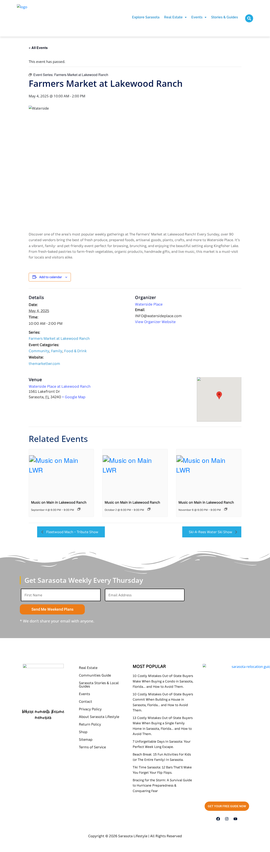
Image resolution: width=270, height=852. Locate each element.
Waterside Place (149, 304)
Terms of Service (92, 747)
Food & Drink (75, 350)
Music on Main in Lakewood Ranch (58, 502)
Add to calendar (50, 277)
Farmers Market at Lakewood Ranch (59, 338)
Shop (83, 732)
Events (196, 17)
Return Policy (90, 724)
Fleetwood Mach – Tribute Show (71, 532)
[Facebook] (218, 819)
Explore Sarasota (145, 17)
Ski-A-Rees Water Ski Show (211, 532)
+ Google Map (73, 396)
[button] (175, 17)
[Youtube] (235, 819)
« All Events (38, 47)
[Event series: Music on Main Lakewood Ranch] (78, 509)
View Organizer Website (155, 321)
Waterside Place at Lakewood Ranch (60, 386)
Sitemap (85, 739)
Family (56, 350)
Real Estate (173, 17)
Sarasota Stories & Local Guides (99, 685)
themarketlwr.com (44, 363)
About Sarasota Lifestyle (99, 716)
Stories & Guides (224, 17)
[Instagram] (227, 819)
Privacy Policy (90, 709)
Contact (85, 701)
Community (39, 350)
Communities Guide (95, 675)
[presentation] (61, 473)
